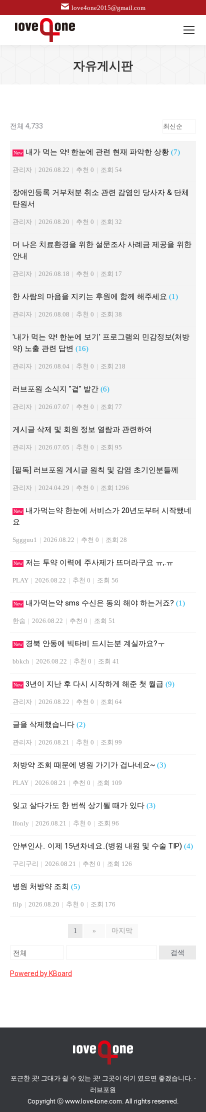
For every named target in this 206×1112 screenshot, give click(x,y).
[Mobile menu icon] (189, 30)
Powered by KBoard (41, 974)
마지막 (122, 930)
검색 (177, 952)
